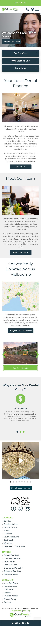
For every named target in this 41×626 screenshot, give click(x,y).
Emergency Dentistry (13, 568)
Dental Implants (11, 574)
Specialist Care (10, 565)
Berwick (7, 521)
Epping (7, 530)
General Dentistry (11, 555)
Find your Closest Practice (20, 331)
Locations (7, 518)
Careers (7, 593)
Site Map (26, 611)
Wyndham (8, 543)
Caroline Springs (11, 524)
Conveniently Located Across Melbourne (20, 269)
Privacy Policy (10, 599)
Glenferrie (8, 534)
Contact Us (9, 589)
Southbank (8, 540)
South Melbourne (11, 537)
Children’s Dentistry (12, 571)
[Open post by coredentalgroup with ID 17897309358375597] (20, 460)
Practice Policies (11, 596)
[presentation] (4, 353)
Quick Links (7, 580)
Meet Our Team (20, 178)
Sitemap (7, 602)
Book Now (20, 167)
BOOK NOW (20, 3)
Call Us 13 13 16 (21, 623)
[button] (17, 431)
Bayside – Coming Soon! (14, 546)
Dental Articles (10, 586)
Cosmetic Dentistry (12, 558)
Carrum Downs (10, 527)
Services (6, 552)
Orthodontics (10, 562)
